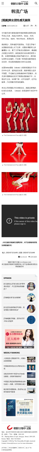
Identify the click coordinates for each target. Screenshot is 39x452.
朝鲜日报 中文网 (19, 3)
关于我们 (4, 447)
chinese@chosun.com (13, 443)
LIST (27, 26)
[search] (36, 3)
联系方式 (21, 447)
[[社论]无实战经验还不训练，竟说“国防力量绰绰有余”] (19, 312)
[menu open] (3, 3)
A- (36, 26)
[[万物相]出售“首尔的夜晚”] (19, 301)
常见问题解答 (13, 447)
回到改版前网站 (7, 450)
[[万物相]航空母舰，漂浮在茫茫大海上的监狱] (19, 323)
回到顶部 (33, 257)
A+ (32, 26)
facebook (23, 257)
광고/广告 (29, 447)
